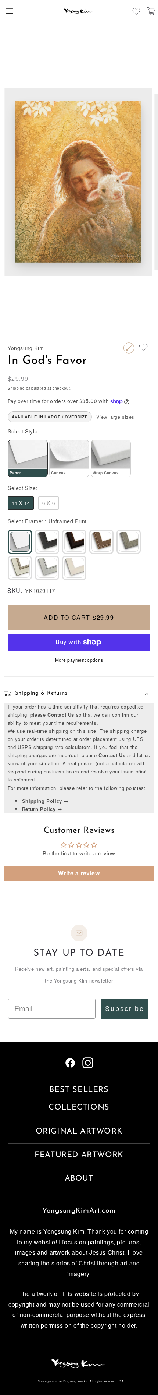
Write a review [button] (79, 873)
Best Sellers (78, 1090)
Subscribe (124, 1008)
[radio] (28, 458)
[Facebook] (70, 1065)
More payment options (79, 660)
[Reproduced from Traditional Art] (129, 348)
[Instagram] (88, 1065)
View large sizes (115, 416)
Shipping (16, 388)
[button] (9, 11)
